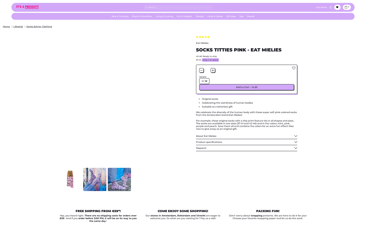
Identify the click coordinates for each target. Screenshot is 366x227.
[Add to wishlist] (294, 68)
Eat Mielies (202, 43)
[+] (213, 70)
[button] (70, 179)
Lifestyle (18, 26)
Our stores (321, 7)
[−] (201, 70)
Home (6, 26)
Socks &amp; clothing (39, 26)
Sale (241, 16)
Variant (202, 77)
